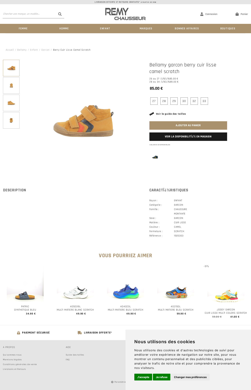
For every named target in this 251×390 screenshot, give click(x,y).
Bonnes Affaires (187, 28)
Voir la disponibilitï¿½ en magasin (188, 136)
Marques (146, 28)
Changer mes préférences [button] (190, 377)
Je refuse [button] (161, 377)
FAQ (68, 359)
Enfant (105, 28)
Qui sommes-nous (12, 354)
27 (154, 101)
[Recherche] (60, 14)
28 (164, 101)
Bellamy (22, 50)
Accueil (10, 50)
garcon (45, 50)
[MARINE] (155, 157)
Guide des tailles (75, 354)
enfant (34, 50)
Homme (64, 28)
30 (184, 101)
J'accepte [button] (143, 377)
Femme (23, 28)
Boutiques (227, 28)
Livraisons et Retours (14, 369)
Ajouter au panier (188, 125)
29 (174, 101)
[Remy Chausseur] (125, 14)
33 (204, 101)
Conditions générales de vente (20, 364)
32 (194, 101)
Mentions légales (12, 359)
